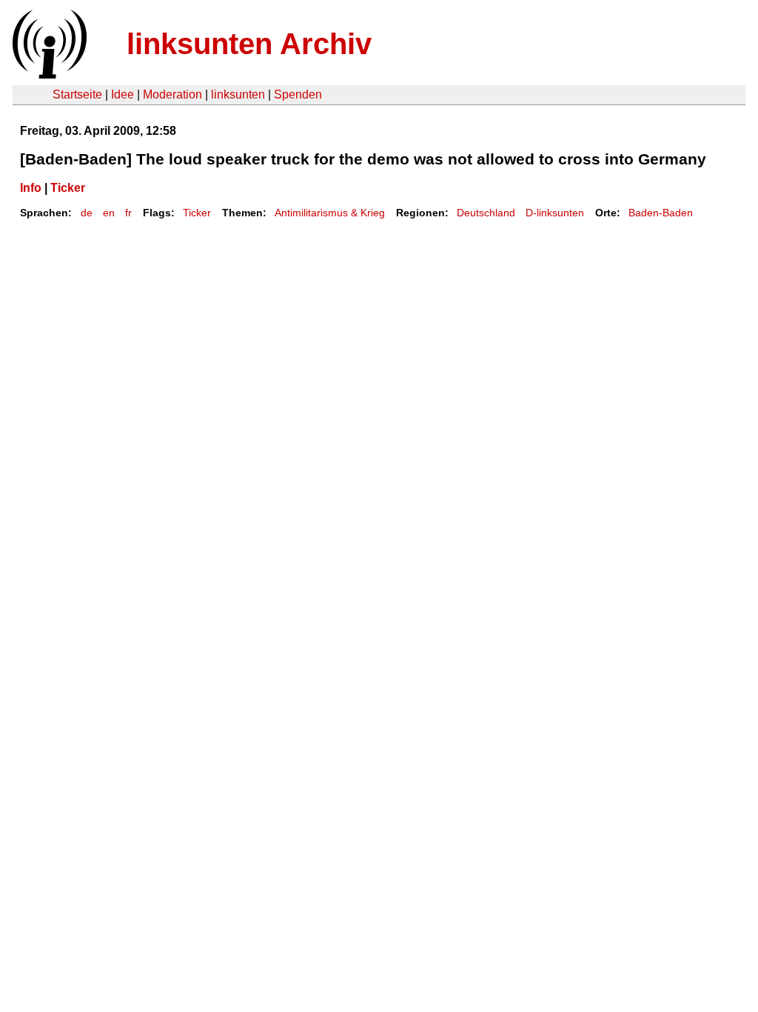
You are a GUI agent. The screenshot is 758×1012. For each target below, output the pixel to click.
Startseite (77, 94)
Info (30, 188)
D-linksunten (555, 213)
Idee (122, 94)
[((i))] (48, 74)
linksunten (238, 94)
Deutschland (486, 213)
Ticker (67, 188)
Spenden (298, 94)
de (87, 213)
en (109, 213)
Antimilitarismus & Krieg (330, 213)
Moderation (172, 94)
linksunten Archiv (249, 43)
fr (128, 213)
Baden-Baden (660, 213)
